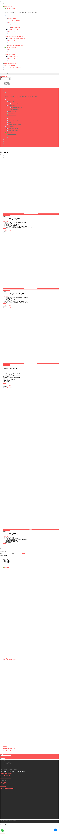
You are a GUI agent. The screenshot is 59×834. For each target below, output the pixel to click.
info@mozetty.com (7, 764)
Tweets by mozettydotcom (5, 778)
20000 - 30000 (7, 558)
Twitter (5, 773)
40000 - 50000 (7, 560)
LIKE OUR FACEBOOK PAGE (7, 788)
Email (1, 754)
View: (1, 154)
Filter (23, 553)
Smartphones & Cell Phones (8, 148)
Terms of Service (3, 784)
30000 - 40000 (7, 559)
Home (1, 148)
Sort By (1, 155)
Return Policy (3, 786)
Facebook (2, 773)
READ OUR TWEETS (5, 775)
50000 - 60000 (7, 561)
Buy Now (4, 228)
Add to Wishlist (7, 230)
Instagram (9, 773)
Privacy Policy (3, 782)
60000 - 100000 (7, 562)
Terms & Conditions (4, 783)
